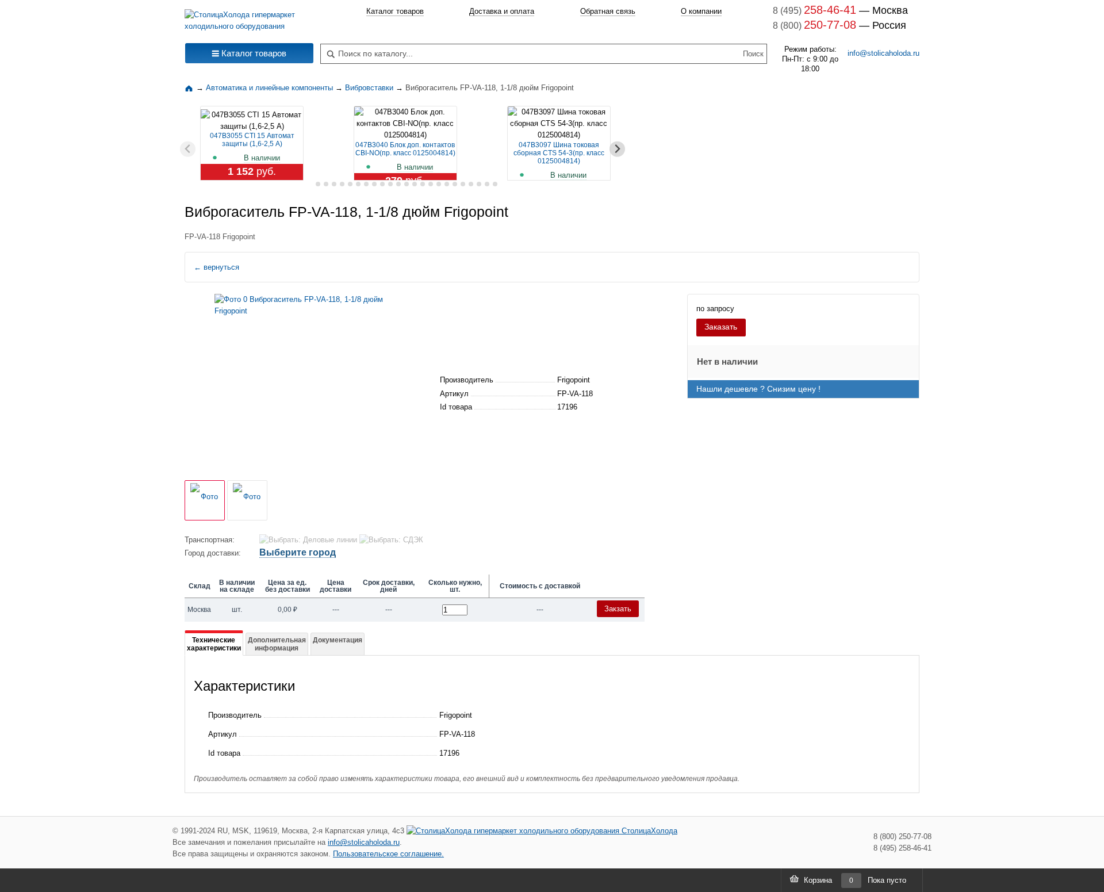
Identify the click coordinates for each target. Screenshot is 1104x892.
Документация (337, 640)
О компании (701, 11)
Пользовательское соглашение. (388, 853)
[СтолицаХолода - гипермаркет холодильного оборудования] (249, 17)
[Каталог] (190, 87)
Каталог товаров (395, 11)
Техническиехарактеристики (214, 644)
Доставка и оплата (501, 11)
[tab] (309, 184)
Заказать (720, 326)
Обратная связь (607, 11)
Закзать (617, 608)
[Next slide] (617, 149)
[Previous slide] (187, 149)
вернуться (216, 267)
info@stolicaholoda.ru (883, 53)
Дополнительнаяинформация (277, 644)
